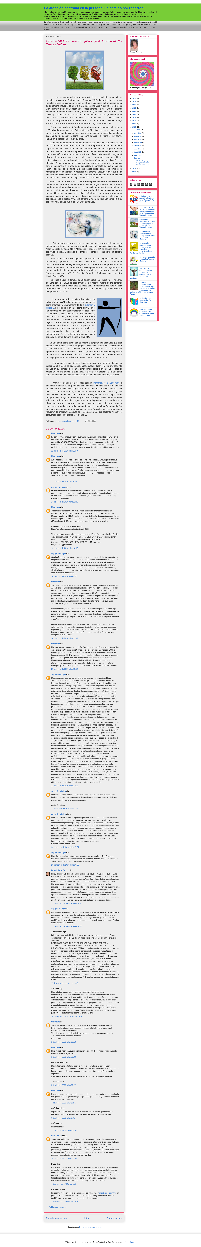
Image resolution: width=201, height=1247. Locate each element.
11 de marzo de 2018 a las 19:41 (64, 983)
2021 (134, 111)
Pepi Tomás (56, 1136)
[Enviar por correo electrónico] (86, 421)
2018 (134, 121)
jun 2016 (138, 139)
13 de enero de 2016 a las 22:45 (64, 502)
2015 (134, 169)
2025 (134, 98)
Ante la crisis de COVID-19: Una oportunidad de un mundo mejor (146, 312)
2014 (134, 172)
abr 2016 (138, 146)
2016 (134, 127)
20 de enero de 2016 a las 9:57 (64, 576)
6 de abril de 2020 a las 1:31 (63, 1118)
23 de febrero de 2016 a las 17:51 (65, 847)
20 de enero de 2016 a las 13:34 (64, 669)
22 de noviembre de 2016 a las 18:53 (66, 926)
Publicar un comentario (58, 1207)
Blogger (133, 1242)
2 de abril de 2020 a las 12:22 (63, 1085)
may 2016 (138, 142)
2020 (134, 114)
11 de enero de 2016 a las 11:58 (64, 451)
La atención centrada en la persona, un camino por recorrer (93, 8)
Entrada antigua (114, 1218)
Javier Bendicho (58, 791)
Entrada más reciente (56, 1218)
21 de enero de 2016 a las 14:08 (64, 786)
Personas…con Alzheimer (106, 383)
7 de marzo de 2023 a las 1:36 (63, 1184)
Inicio (87, 1218)
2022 (134, 108)
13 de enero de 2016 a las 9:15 (64, 482)
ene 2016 (138, 155)
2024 (134, 102)
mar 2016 (138, 149)
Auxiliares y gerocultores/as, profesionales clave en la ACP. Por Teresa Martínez (141, 273)
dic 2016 (137, 130)
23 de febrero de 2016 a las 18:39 (65, 865)
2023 (134, 105)
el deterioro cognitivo (107, 1193)
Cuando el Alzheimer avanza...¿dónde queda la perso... (141, 161)
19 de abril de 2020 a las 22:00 (64, 1158)
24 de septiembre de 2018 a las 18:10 (66, 1016)
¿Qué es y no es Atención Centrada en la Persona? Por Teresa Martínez (146, 199)
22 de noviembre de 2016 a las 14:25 (66, 903)
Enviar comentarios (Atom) (90, 1227)
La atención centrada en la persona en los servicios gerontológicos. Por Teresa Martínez (141, 248)
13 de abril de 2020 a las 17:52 (64, 1130)
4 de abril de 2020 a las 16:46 (63, 1103)
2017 (134, 124)
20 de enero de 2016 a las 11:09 (64, 638)
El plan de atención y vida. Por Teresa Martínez (147, 259)
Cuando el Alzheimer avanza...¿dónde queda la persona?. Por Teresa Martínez (147, 223)
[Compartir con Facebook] (93, 421)
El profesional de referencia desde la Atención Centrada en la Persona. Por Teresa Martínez (147, 211)
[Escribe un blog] (88, 421)
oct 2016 (138, 136)
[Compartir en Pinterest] (95, 421)
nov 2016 (138, 133)
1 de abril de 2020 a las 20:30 (63, 1057)
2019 (134, 117)
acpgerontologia (58, 487)
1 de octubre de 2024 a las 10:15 (64, 1202)
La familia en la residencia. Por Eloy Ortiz (145, 300)
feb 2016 (138, 152)
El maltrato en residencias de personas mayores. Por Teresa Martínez (147, 235)
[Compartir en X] (90, 421)
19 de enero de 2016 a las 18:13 (64, 548)
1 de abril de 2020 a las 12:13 (63, 1042)
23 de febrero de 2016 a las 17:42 (65, 809)
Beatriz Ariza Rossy (60, 870)
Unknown (55, 433)
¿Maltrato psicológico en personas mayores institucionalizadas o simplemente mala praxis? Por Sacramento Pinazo (142, 288)
